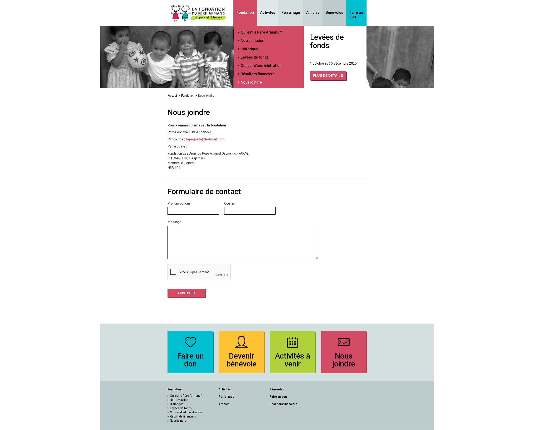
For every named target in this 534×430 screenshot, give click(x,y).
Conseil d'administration (261, 65)
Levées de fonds (254, 57)
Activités (267, 12)
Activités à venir (292, 360)
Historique (249, 49)
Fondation (245, 12)
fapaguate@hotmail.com (205, 139)
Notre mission (252, 40)
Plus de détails (328, 75)
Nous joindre (251, 82)
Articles (312, 12)
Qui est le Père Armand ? (261, 32)
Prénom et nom (179, 203)
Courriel (230, 203)
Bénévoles (334, 12)
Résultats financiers (258, 74)
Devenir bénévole (242, 360)
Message (174, 222)
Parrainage (290, 12)
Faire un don (356, 14)
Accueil (173, 95)
